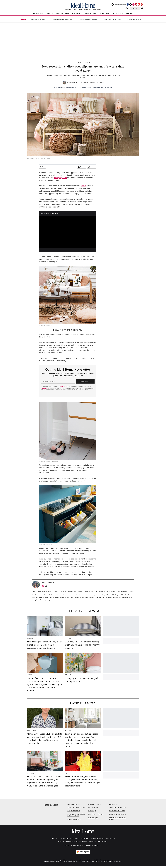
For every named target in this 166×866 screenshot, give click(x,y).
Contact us (85, 838)
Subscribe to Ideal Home (117, 807)
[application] (67, 232)
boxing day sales (60, 178)
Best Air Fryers (93, 818)
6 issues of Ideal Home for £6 (136, 19)
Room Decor (38, 13)
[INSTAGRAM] (43, 586)
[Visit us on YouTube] (142, 4)
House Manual (91, 13)
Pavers (83, 186)
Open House (118, 13)
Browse (129, 13)
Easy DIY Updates (73, 811)
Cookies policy (94, 842)
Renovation (77, 13)
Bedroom (87, 62)
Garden (50, 13)
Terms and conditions (66, 842)
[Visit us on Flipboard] (139, 4)
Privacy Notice (45, 388)
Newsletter (93, 167)
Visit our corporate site (106, 860)
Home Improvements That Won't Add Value (76, 815)
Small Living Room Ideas (76, 807)
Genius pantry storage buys (112, 19)
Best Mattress (93, 807)
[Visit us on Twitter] (130, 4)
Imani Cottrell (73, 82)
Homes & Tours (62, 13)
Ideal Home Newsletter (117, 811)
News (102, 82)
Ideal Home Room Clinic (117, 814)
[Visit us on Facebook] (128, 4)
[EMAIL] (46, 586)
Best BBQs (92, 811)
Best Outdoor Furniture (96, 814)
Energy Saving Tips (74, 819)
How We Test (110, 838)
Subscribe (134, 8)
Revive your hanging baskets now (62, 19)
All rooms (78, 62)
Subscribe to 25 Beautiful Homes (117, 818)
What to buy (105, 13)
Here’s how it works (106, 87)
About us (54, 838)
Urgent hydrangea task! (37, 19)
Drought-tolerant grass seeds (88, 19)
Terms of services (64, 386)
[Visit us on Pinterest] (136, 4)
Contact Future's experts (69, 838)
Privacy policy (81, 842)
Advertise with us (97, 838)
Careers (105, 842)
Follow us (82, 167)
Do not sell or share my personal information (83, 845)
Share (43, 167)
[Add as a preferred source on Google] (83, 852)
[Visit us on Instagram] (133, 4)
